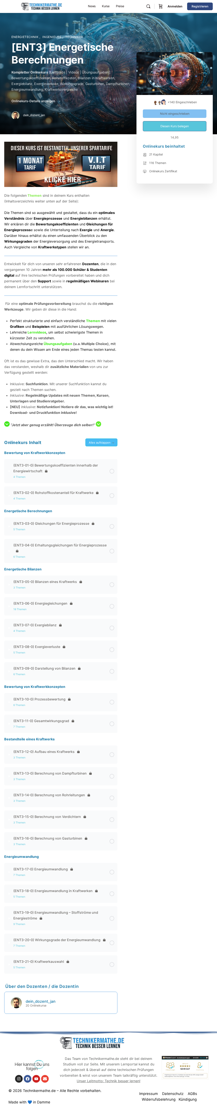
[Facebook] (27, 1079)
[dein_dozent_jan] (16, 1002)
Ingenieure (52, 37)
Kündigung (188, 1099)
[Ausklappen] (9, 471)
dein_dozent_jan (41, 1001)
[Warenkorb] (160, 6)
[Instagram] (19, 1079)
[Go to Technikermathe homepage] (41, 6)
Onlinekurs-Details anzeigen (33, 101)
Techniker (74, 37)
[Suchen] (148, 6)
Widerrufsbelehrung (158, 1099)
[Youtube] (36, 1079)
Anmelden (175, 6)
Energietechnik (25, 37)
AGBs (192, 1094)
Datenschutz (173, 1094)
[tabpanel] (60, 285)
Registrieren (200, 6)
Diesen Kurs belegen (174, 126)
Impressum (148, 1094)
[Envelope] (45, 1079)
